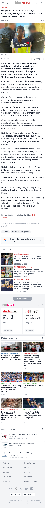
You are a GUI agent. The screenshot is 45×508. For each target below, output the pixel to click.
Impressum (7, 467)
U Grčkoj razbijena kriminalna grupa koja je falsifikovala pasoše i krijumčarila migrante (28, 272)
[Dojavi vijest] (36, 3)
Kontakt (6, 472)
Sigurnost (6, 481)
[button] (38, 304)
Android (5, 217)
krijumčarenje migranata (20, 232)
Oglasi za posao (30, 481)
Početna (6, 463)
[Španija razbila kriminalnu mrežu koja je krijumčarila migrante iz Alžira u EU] (7, 259)
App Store (17, 494)
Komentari (28, 467)
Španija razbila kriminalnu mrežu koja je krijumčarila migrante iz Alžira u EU (28, 259)
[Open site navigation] (3, 2)
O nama (27, 472)
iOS (33, 215)
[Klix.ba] (22, 2)
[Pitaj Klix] (8, 3)
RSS (37, 489)
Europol (5, 232)
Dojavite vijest (29, 463)
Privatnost (28, 477)
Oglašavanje (7, 477)
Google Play (30, 494)
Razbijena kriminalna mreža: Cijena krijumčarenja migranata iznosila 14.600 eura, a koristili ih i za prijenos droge (28, 286)
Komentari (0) (22, 298)
